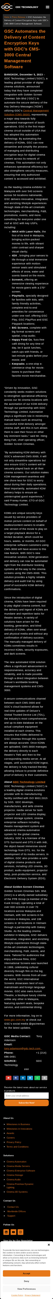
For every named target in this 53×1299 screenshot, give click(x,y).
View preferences (26, 1289)
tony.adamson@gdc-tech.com (22, 1048)
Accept (26, 1273)
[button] (48, 1244)
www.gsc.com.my (14, 1019)
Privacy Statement (32, 1295)
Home (6, 17)
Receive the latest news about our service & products (25, 1089)
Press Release (18, 17)
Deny (26, 1281)
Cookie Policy (17, 1295)
